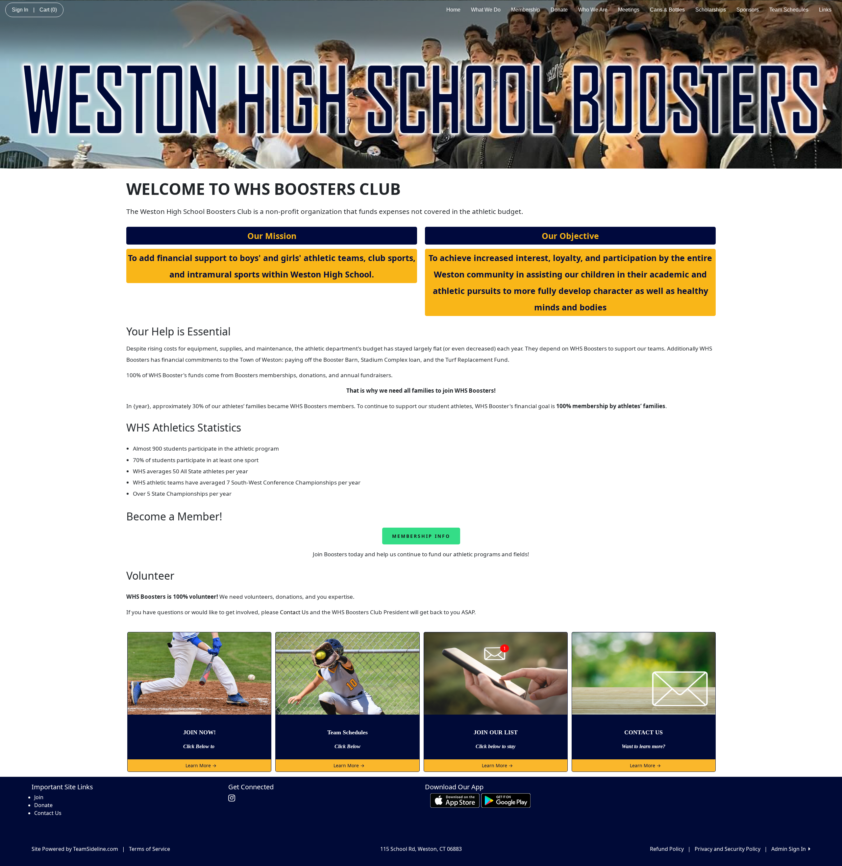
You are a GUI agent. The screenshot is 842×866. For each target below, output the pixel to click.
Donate (559, 10)
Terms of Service (149, 849)
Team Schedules (788, 10)
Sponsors (747, 10)
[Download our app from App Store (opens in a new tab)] (455, 800)
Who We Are (592, 10)
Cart (48, 10)
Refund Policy (667, 849)
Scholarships (710, 10)
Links (825, 10)
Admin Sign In (789, 849)
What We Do (486, 10)
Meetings (628, 10)
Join (38, 797)
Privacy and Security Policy (727, 849)
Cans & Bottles (667, 10)
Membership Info (421, 536)
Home (453, 10)
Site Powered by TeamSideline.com (75, 849)
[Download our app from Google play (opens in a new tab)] (506, 800)
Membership (525, 10)
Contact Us (294, 612)
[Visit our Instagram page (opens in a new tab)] (233, 798)
